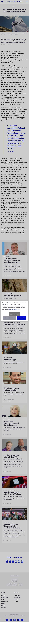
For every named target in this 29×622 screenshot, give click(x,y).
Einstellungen (9, 318)
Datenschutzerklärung (14, 309)
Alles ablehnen (14, 314)
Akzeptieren (21, 318)
